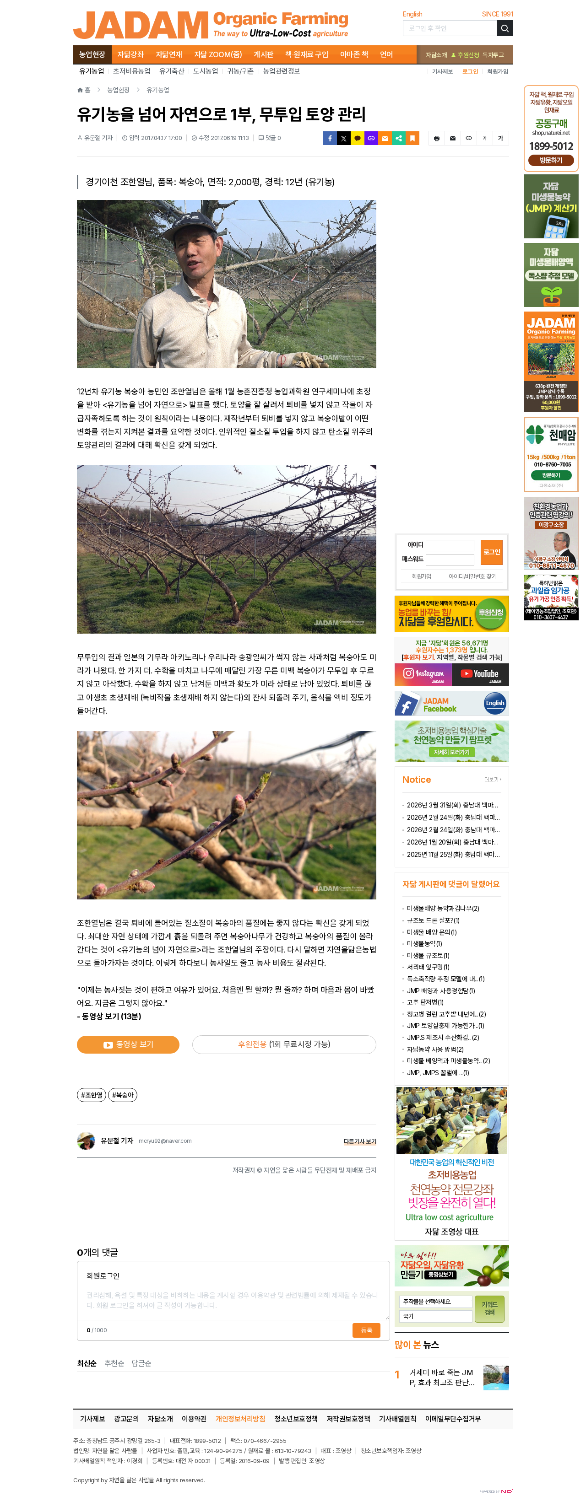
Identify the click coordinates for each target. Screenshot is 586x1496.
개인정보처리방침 (240, 1419)
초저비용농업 (131, 71)
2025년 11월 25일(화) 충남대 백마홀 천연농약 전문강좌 (454, 854)
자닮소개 (436, 55)
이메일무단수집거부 (453, 1419)
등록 (366, 1330)
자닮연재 (169, 54)
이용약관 (194, 1419)
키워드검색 (490, 1308)
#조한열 (91, 1095)
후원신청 (467, 55)
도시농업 (205, 71)
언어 (386, 54)
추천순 (114, 1363)
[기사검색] (505, 28)
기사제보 (442, 71)
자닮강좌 (130, 54)
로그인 (470, 71)
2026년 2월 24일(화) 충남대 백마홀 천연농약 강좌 (454, 817)
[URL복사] (371, 138)
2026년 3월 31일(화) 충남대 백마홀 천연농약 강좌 (454, 805)
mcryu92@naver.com (165, 1141)
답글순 (141, 1363)
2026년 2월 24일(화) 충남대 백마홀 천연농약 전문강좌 (454, 830)
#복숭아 (122, 1095)
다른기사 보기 (360, 1141)
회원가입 (497, 71)
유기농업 (91, 71)
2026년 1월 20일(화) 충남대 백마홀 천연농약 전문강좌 (454, 842)
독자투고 (493, 55)
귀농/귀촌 (240, 71)
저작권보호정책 (348, 1419)
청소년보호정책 (296, 1419)
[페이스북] (330, 138)
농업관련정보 (281, 71)
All (159, 1480)
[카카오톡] (357, 138)
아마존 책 (354, 54)
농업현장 (92, 54)
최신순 (87, 1363)
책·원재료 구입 (306, 54)
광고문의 (126, 1419)
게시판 (264, 54)
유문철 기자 (117, 1141)
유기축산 (171, 71)
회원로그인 (103, 1276)
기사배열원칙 (397, 1419)
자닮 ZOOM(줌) (218, 54)
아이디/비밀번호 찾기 (472, 576)
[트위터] (344, 138)
